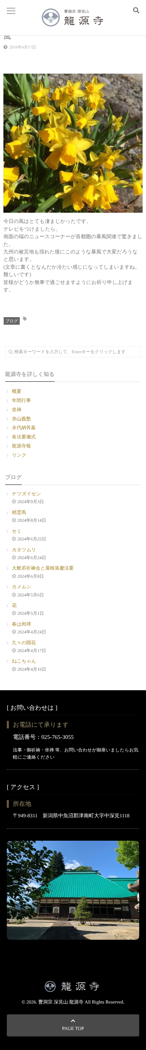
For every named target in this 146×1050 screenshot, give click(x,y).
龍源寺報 (21, 446)
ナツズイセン (26, 494)
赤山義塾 (21, 419)
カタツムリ (24, 550)
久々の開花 (24, 643)
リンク (19, 455)
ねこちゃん (24, 661)
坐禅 (16, 410)
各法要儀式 (24, 437)
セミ (17, 531)
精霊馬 (19, 512)
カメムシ (21, 587)
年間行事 (21, 400)
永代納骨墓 (24, 428)
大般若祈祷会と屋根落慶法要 (43, 568)
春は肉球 (21, 624)
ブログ (11, 321)
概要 (16, 391)
